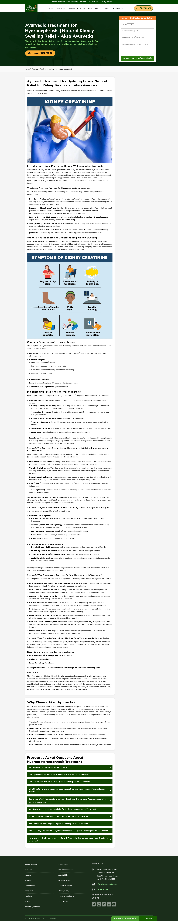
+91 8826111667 (143, 8)
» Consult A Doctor (65, 885)
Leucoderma (30, 885)
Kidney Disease (31, 864)
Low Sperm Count (64, 880)
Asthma (28, 875)
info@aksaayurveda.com (107, 884)
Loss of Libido (63, 875)
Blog (107, 8)
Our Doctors (86, 8)
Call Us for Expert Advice (39, 659)
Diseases (72, 8)
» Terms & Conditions (66, 896)
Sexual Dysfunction (65, 864)
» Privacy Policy (63, 891)
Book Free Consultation (125, 918)
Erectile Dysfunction (32, 906)
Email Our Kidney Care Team (41, 663)
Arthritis (28, 880)
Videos (98, 8)
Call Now (148, 918)
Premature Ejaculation (66, 870)
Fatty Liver (29, 891)
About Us (61, 8)
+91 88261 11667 (103, 889)
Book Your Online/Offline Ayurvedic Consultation (50, 655)
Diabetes (28, 870)
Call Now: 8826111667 (40, 53)
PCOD (27, 901)
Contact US (117, 8)
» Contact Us (63, 901)
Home (51, 8)
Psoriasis (28, 896)
